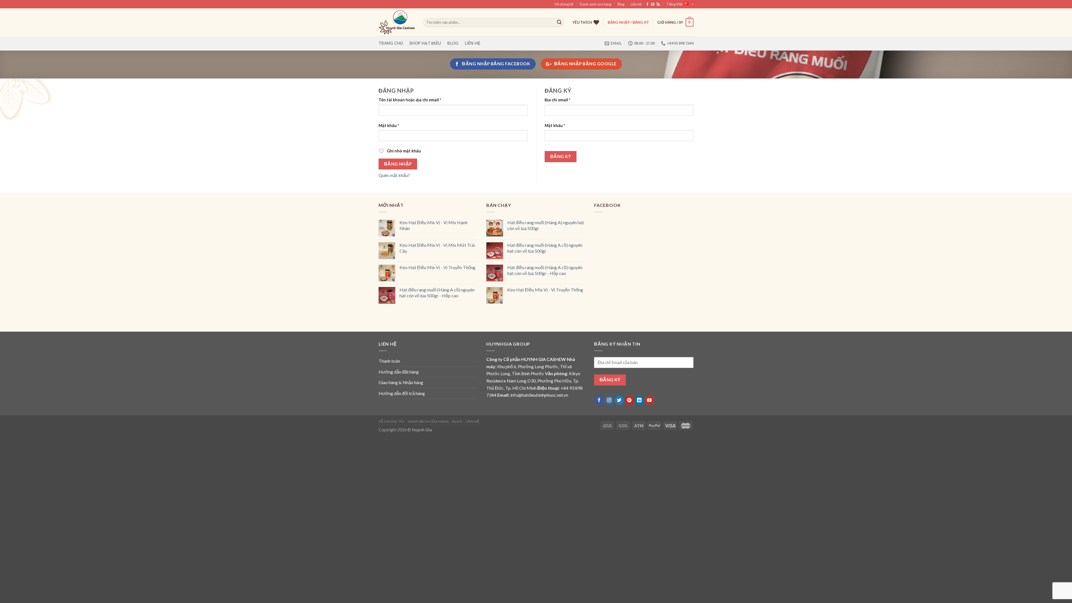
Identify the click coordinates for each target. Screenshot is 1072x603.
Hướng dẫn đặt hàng (399, 371)
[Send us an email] (652, 4)
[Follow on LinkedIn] (639, 400)
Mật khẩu (389, 125)
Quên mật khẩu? (394, 175)
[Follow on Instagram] (609, 400)
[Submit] (559, 22)
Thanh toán (389, 360)
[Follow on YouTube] (649, 400)
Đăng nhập (398, 163)
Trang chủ (391, 43)
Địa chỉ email (557, 99)
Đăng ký (560, 156)
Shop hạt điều (425, 43)
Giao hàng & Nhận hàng (401, 382)
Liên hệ (636, 4)
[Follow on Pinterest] (629, 400)
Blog (621, 4)
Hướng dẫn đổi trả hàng (402, 393)
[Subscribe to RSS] (658, 4)
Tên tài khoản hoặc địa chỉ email (410, 99)
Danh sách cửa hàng (595, 4)
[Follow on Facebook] (647, 4)
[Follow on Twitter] (619, 400)
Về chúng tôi (563, 4)
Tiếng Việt (674, 4)
